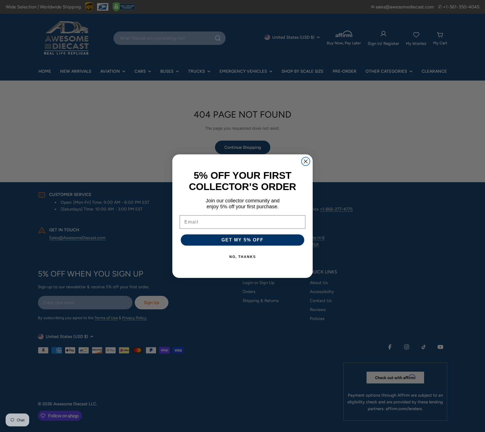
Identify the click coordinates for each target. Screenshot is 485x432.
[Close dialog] (305, 161)
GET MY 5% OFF (242, 239)
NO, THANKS (242, 257)
